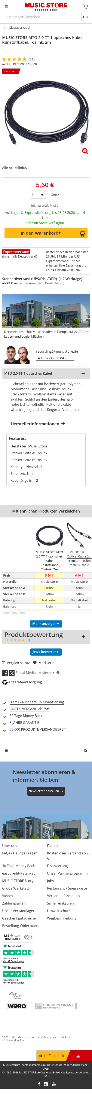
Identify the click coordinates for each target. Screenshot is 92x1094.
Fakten (52, 845)
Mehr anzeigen (44, 623)
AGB (46, 1068)
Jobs (50, 880)
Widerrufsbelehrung (76, 1065)
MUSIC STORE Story (17, 880)
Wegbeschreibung (61, 918)
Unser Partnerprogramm (67, 873)
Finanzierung (57, 865)
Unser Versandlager (18, 910)
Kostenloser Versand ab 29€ (69, 856)
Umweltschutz (58, 910)
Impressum (39, 1065)
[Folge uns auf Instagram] (46, 1084)
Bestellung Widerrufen (20, 925)
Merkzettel (47, 662)
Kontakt (26, 1065)
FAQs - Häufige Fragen (19, 853)
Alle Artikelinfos (14, 167)
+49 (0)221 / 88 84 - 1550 (55, 358)
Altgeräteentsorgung (25, 682)
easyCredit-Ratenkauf (19, 873)
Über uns (9, 845)
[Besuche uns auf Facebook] (39, 1084)
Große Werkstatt (15, 888)
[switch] (28, 937)
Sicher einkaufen (60, 903)
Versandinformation (63, 895)
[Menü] (31, 933)
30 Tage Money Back (18, 865)
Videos (7, 895)
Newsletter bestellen (44, 791)
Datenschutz (54, 1065)
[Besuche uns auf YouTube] (54, 1084)
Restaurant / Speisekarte (67, 888)
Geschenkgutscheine (19, 918)
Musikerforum (11, 1065)
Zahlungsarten (14, 903)
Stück (55, 193)
